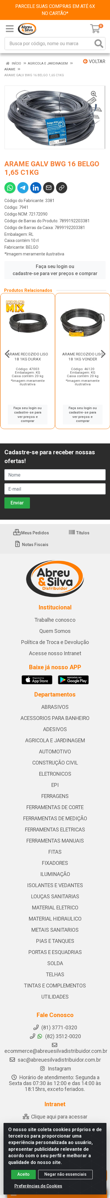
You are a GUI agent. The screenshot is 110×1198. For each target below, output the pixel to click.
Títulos (82, 533)
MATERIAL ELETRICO (55, 908)
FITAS (55, 852)
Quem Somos (55, 631)
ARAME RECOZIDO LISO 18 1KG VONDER (82, 356)
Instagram (59, 1069)
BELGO (32, 247)
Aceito (23, 1174)
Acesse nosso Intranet (55, 653)
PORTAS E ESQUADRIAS (55, 952)
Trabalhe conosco (55, 620)
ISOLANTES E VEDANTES (55, 885)
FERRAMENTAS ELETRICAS (55, 830)
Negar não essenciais (65, 1174)
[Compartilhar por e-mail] (48, 187)
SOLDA (55, 963)
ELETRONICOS (55, 774)
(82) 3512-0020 (62, 1036)
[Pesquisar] (99, 44)
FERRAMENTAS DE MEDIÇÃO (55, 818)
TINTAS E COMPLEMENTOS (55, 986)
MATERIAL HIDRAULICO (55, 919)
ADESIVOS (55, 729)
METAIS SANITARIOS (55, 930)
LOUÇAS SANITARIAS (55, 896)
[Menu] (9, 28)
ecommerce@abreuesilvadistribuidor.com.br (55, 1051)
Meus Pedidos (34, 533)
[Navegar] (7, 354)
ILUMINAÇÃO (55, 874)
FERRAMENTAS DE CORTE (55, 807)
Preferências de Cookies (38, 1186)
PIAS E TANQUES (55, 941)
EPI (55, 785)
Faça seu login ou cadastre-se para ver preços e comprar (55, 270)
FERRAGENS (55, 796)
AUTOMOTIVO (55, 752)
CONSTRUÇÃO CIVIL (55, 763)
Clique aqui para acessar (58, 1117)
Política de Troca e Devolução (55, 642)
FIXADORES (55, 863)
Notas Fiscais (34, 544)
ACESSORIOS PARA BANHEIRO (55, 718)
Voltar (96, 61)
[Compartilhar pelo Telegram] (22, 187)
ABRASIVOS (55, 707)
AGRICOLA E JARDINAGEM (55, 740)
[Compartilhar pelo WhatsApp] (10, 187)
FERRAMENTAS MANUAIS (55, 841)
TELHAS (55, 974)
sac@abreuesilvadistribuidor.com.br (59, 1060)
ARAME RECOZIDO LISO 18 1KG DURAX (27, 356)
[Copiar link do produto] (61, 187)
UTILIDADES (55, 997)
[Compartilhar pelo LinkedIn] (35, 187)
